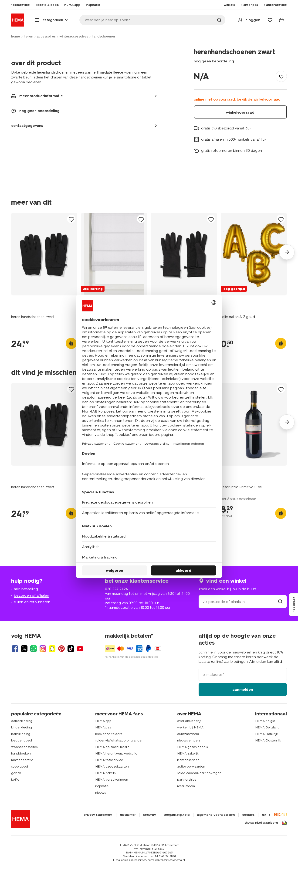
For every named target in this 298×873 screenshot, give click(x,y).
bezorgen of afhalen (31, 595)
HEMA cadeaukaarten (112, 766)
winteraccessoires (73, 36)
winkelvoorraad (240, 112)
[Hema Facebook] (15, 648)
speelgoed (19, 766)
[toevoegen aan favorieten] (281, 76)
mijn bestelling (26, 589)
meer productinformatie (41, 96)
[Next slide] (286, 252)
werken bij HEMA (190, 727)
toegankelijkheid (176, 815)
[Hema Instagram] (43, 648)
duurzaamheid (188, 734)
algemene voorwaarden (216, 815)
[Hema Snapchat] (52, 648)
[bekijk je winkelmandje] (281, 20)
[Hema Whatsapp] (33, 648)
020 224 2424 (116, 589)
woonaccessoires (24, 747)
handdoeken (21, 753)
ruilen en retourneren (32, 602)
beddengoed (21, 740)
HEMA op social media (112, 747)
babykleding (20, 734)
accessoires (46, 36)
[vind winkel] (280, 602)
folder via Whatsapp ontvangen (119, 740)
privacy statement (98, 815)
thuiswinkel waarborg (261, 823)
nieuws (100, 793)
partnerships (186, 780)
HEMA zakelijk (188, 753)
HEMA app (103, 721)
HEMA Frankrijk (266, 734)
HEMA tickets (105, 773)
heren (28, 36)
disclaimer (128, 815)
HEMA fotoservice (109, 760)
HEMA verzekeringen (111, 780)
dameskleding (21, 721)
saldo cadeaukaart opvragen (199, 773)
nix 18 (266, 815)
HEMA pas (103, 727)
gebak (16, 773)
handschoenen (103, 36)
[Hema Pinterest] (61, 648)
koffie (15, 780)
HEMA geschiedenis (192, 747)
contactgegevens (27, 125)
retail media (186, 786)
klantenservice (188, 760)
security (149, 815)
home (15, 36)
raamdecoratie (22, 760)
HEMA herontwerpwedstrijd (116, 753)
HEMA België (265, 721)
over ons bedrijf (189, 721)
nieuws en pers (188, 740)
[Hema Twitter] (24, 648)
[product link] (44, 254)
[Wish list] (270, 20)
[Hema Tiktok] (71, 648)
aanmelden (242, 689)
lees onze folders (108, 734)
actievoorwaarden (191, 766)
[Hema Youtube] (80, 648)
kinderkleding (21, 727)
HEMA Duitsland (267, 727)
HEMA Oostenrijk (268, 740)
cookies (248, 815)
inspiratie (102, 786)
